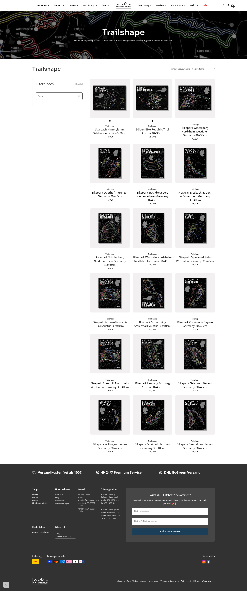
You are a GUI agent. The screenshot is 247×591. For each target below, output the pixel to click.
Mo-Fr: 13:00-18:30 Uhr (110, 515)
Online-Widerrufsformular (64, 535)
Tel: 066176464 (84, 494)
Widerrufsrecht (208, 581)
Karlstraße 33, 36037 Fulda (86, 504)
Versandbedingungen (170, 581)
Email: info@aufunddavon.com (88, 498)
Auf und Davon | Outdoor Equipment (109, 495)
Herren (35, 497)
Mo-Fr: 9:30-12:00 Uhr (110, 512)
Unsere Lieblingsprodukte (40, 501)
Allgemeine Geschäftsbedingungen (132, 581)
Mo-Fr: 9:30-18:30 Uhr (110, 500)
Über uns (59, 494)
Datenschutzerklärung (190, 581)
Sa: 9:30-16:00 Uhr (108, 503)
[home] (123, 5)
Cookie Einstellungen (41, 532)
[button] (43, 5)
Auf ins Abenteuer (170, 531)
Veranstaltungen (62, 503)
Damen (35, 494)
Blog (57, 497)
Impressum (153, 581)
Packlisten (59, 500)
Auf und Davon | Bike (110, 509)
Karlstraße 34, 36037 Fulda (86, 510)
